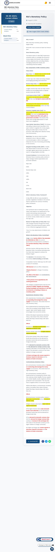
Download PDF (34, 441)
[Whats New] (46, 2)
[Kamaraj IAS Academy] (12, 2)
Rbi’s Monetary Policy (10, 27)
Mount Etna (7, 36)
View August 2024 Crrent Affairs (39, 31)
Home (5, 8)
